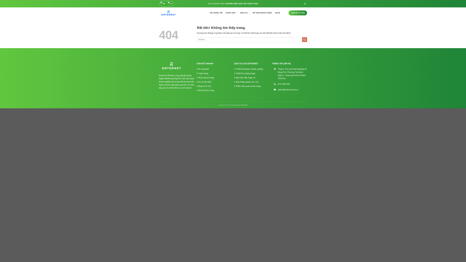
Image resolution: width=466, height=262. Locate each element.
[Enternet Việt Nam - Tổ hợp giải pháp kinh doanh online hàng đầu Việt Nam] (168, 13)
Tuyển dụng (203, 73)
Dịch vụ (244, 13)
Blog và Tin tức (204, 86)
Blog (277, 13)
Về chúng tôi (216, 13)
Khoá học (230, 13)
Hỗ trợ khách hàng (262, 13)
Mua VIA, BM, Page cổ (245, 78)
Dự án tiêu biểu (204, 82)
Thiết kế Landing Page (245, 73)
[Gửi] (304, 39)
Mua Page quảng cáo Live (247, 82)
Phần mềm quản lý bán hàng (248, 86)
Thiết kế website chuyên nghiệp (249, 69)
